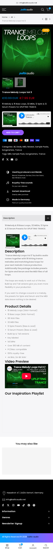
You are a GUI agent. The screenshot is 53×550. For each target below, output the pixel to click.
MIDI (24, 146)
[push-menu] (4, 9)
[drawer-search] (42, 9)
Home (4, 17)
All (12, 17)
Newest (30, 146)
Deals (19, 146)
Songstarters (8, 150)
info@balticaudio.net (28, 3)
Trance (18, 150)
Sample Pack (18, 154)
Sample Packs (41, 146)
